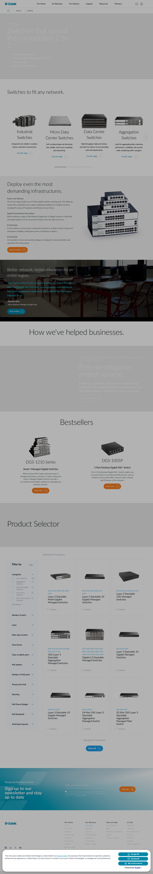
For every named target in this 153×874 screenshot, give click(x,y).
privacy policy (62, 856)
